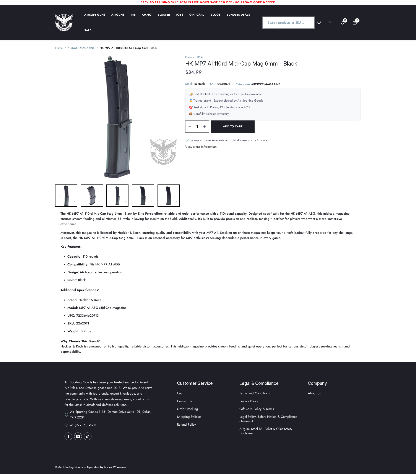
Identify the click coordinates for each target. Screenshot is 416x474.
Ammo (146, 18)
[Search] (319, 22)
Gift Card (197, 18)
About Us (314, 393)
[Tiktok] (87, 436)
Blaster (164, 18)
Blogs (216, 18)
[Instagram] (78, 436)
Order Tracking (187, 409)
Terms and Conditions (254, 393)
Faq (179, 393)
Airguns (117, 18)
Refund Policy (186, 424)
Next (174, 195)
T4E (133, 18)
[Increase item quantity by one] (204, 126)
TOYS (179, 18)
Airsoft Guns (94, 18)
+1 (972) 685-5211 (83, 425)
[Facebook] (68, 436)
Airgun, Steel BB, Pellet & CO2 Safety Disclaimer (265, 431)
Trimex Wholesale (114, 467)
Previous (59, 195)
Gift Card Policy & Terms (256, 409)
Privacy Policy (248, 401)
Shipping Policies (189, 416)
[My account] (330, 22)
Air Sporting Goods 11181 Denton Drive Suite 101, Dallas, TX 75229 (110, 414)
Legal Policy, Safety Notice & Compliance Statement (268, 418)
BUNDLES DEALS (238, 18)
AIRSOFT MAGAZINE (265, 84)
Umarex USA (194, 57)
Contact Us (184, 401)
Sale (87, 33)
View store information (201, 146)
